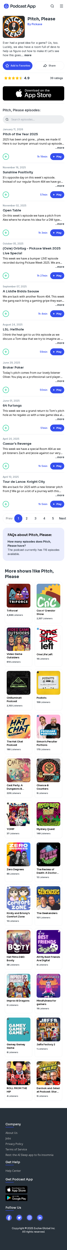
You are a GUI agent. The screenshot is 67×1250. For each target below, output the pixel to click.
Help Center (13, 1171)
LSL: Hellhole (13, 329)
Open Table (12, 210)
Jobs (8, 1138)
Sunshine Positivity (18, 172)
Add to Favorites (20, 65)
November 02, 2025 (14, 205)
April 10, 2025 (11, 476)
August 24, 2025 (13, 324)
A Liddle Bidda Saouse (21, 291)
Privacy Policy (14, 1144)
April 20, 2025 (11, 438)
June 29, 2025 (11, 362)
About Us (11, 1133)
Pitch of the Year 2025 (20, 134)
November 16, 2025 (14, 167)
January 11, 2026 (13, 129)
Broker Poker (13, 367)
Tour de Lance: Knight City (24, 482)
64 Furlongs (12, 405)
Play (59, 156)
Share (52, 65)
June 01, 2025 (11, 400)
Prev (9, 518)
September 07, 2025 (15, 286)
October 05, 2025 (13, 243)
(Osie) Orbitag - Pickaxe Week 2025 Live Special (32, 251)
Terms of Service (16, 1149)
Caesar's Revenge (17, 444)
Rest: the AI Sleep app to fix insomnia (29, 1155)
